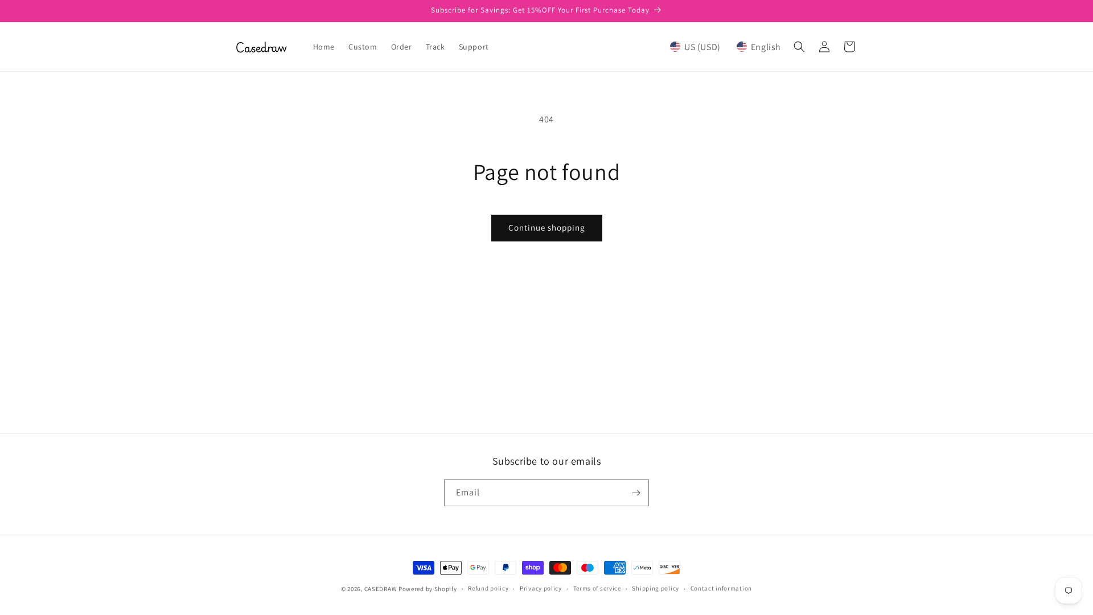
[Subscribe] (635, 492)
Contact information (721, 588)
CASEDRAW (380, 589)
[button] (725, 47)
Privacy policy (541, 588)
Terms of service (597, 588)
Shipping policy (655, 588)
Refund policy (488, 588)
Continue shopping (546, 227)
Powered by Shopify (427, 589)
